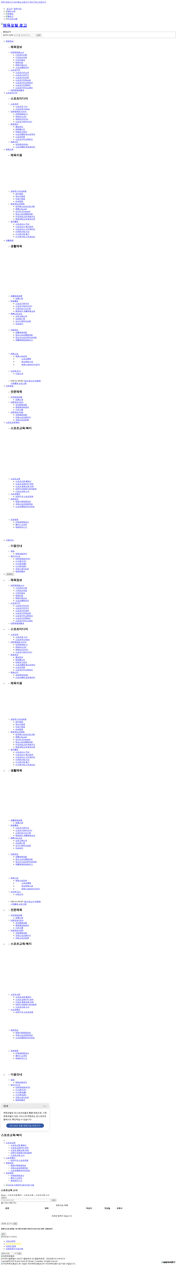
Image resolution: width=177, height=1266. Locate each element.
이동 (19, 1253)
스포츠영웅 (20, 137)
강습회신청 (20, 319)
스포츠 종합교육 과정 (24, 486)
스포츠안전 (15, 70)
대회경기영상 (21, 132)
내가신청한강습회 (23, 321)
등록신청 (19, 299)
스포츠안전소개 (22, 73)
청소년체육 (20, 196)
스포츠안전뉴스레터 (24, 88)
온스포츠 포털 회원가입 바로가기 (25, 1125)
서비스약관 (10, 1241)
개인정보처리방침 (13, 1244)
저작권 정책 (11, 1246)
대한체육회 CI (21, 114)
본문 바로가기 (7, 2)
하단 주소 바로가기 (38, 2)
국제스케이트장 (22, 569)
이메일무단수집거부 (14, 1249)
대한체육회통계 (17, 90)
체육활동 (14, 301)
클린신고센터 (21, 525)
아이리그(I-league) (22, 211)
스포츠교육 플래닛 (23, 481)
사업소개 (19, 374)
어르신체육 (20, 199)
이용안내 (9, 540)
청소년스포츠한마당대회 (26, 337)
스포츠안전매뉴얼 (23, 80)
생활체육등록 (16, 296)
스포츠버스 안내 (22, 224)
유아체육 (19, 194)
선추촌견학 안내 (22, 232)
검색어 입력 (8, 35)
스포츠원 (14, 104)
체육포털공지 (21, 554)
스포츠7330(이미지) (23, 122)
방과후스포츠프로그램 (25, 206)
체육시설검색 (21, 356)
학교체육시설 (27, 362)
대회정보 (14, 330)
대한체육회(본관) (22, 559)
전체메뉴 (10, 574)
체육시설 (14, 354)
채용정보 (14, 499)
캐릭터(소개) (20, 117)
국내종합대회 (21, 405)
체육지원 (9, 149)
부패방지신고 (21, 527)
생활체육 (9, 240)
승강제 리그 (16, 371)
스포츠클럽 (26, 359)
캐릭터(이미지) (21, 119)
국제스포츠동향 (22, 420)
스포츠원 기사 (21, 106)
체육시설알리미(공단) (30, 365)
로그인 (10, 9)
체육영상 (14, 124)
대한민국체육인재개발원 (26, 489)
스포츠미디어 (11, 93)
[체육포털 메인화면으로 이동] (14, 25)
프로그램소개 (21, 316)
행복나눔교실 (21, 209)
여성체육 (19, 201)
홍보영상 (19, 127)
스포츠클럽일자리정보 (25, 507)
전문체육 (9, 386)
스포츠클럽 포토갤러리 (25, 147)
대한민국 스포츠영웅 (24, 496)
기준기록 (19, 410)
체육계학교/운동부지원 (25, 219)
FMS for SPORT (17, 381)
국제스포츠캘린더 (23, 417)
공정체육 (14, 520)
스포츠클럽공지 (22, 67)
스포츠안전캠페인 (23, 85)
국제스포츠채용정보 (24, 504)
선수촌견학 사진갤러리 (25, 237)
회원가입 (18, 9)
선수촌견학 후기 (22, 234)
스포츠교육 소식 (22, 491)
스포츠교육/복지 (13, 422)
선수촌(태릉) (20, 564)
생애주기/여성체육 (18, 191)
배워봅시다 (20, 129)
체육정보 (9, 41)
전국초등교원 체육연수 (25, 216)
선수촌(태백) (20, 566)
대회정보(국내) (17, 402)
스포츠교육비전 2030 (24, 484)
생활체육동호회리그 (24, 340)
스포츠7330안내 (22, 304)
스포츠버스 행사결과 (24, 227)
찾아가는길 (15, 556)
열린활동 (14, 222)
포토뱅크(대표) (21, 144)
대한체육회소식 (17, 52)
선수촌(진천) (20, 561)
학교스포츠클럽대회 (24, 214)
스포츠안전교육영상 (24, 83)
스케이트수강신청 (23, 309)
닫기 (45, 1106)
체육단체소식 (21, 65)
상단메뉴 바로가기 (21, 2)
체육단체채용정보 (23, 501)
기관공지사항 (21, 55)
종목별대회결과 (22, 407)
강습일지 (19, 324)
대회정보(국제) (17, 412)
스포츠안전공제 (22, 78)
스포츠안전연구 (22, 75)
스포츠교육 (15, 479)
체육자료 (19, 62)
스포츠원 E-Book (22, 109)
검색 (38, 35)
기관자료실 (20, 60)
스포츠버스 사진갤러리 (25, 229)
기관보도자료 (21, 57)
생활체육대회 (21, 332)
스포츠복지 (15, 494)
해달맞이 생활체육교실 (25, 311)
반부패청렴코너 (22, 522)
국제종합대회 (21, 415)
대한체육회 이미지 (18, 112)
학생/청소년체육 (18, 204)
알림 (12, 551)
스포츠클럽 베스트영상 (25, 134)
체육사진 (14, 142)
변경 (15, 1224)
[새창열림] (10, 11)
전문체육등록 (16, 397)
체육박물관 (20, 571)
